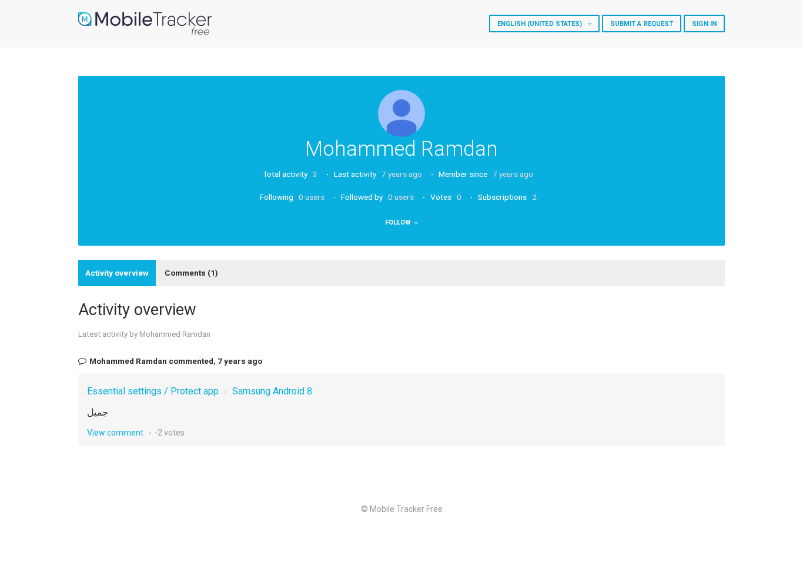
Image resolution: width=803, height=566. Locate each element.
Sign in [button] (704, 24)
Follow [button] (398, 222)
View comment (115, 432)
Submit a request (642, 24)
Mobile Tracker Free (406, 509)
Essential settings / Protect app (153, 391)
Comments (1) (191, 272)
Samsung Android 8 (272, 391)
